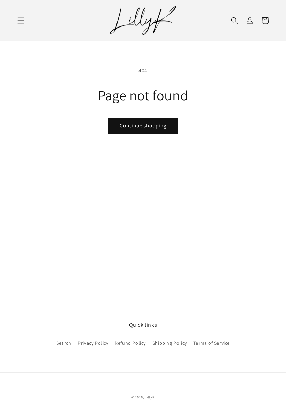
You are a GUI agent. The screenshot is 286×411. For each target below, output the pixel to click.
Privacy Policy (93, 343)
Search (64, 343)
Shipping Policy (169, 343)
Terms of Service (211, 343)
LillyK (150, 397)
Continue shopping (143, 125)
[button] (21, 20)
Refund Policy (130, 343)
